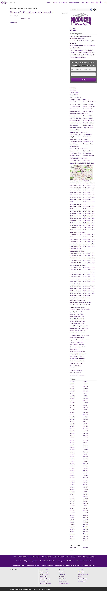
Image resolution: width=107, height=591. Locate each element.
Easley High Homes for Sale (76, 314)
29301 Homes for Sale (75, 206)
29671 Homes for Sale (88, 260)
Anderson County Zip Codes (77, 265)
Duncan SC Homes (74, 116)
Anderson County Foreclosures (77, 358)
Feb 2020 (72, 461)
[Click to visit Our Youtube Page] (74, 30)
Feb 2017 (72, 499)
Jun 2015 (85, 520)
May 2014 (72, 524)
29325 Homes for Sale (88, 234)
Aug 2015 (85, 517)
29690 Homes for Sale (88, 201)
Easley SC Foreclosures (75, 372)
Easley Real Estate (74, 137)
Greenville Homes (74, 101)
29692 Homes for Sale (75, 248)
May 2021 (72, 447)
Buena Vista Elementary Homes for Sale (79, 309)
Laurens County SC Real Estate (78, 139)
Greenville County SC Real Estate (79, 99)
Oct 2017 (85, 489)
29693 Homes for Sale (75, 295)
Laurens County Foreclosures (77, 361)
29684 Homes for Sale (88, 279)
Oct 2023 (72, 421)
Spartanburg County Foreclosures (78, 354)
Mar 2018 (85, 487)
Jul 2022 (72, 438)
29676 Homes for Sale (75, 290)
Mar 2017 (85, 496)
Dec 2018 (72, 477)
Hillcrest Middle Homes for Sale (77, 319)
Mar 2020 (85, 459)
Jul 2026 (85, 381)
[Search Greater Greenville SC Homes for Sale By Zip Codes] (81, 172)
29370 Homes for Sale (88, 241)
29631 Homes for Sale (88, 253)
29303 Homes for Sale (75, 209)
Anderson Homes (74, 151)
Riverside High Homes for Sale (77, 333)
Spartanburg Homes (75, 120)
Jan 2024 (85, 417)
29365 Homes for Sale (88, 220)
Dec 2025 (72, 391)
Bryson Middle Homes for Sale (77, 307)
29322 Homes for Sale (75, 213)
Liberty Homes (86, 137)
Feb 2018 (72, 489)
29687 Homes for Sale (75, 201)
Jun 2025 (72, 398)
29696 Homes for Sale (88, 295)
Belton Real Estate (87, 151)
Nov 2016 (85, 501)
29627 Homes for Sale (75, 272)
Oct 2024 (72, 407)
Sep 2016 (85, 503)
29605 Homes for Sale (88, 183)
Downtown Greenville (75, 111)
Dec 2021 (85, 442)
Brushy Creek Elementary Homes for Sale (80, 305)
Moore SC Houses (87, 118)
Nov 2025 (85, 391)
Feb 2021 (72, 449)
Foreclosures (73, 349)
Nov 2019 (85, 463)
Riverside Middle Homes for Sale (78, 330)
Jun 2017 (72, 494)
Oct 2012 (72, 538)
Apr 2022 (72, 440)
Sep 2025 (85, 393)
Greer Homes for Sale (75, 104)
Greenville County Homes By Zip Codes (81, 181)
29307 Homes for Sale (75, 211)
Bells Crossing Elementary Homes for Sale (80, 302)
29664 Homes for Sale (75, 288)
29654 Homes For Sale (75, 274)
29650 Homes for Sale (88, 192)
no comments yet (25, 18)
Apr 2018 (72, 487)
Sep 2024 (85, 407)
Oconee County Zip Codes (77, 284)
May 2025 (85, 398)
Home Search (73, 90)
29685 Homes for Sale (88, 262)
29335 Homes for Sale (75, 218)
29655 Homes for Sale (88, 274)
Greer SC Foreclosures (75, 365)
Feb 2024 (72, 417)
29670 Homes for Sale (75, 260)
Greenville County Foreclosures (77, 351)
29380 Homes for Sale (75, 244)
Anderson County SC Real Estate (79, 149)
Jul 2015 (72, 520)
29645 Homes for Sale (88, 246)
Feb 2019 (72, 475)
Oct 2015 (85, 515)
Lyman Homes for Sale (75, 118)
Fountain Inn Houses (75, 106)
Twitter (71, 550)
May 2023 (85, 426)
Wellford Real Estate (88, 125)
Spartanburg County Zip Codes (78, 204)
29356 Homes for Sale (75, 220)
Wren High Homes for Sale (76, 342)
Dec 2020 (72, 452)
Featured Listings (74, 94)
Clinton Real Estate (88, 141)
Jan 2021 (85, 449)
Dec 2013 (85, 529)
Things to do (17, 15)
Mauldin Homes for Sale (89, 106)
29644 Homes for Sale (75, 192)
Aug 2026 (72, 381)
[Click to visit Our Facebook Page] (70, 30)
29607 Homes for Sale (75, 185)
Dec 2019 (72, 463)
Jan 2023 (85, 431)
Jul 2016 (85, 506)
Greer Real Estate (87, 116)
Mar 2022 (85, 440)
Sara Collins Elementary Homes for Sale (79, 335)
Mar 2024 (85, 414)
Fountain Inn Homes (88, 144)
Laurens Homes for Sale (76, 141)
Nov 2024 (85, 405)
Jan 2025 (85, 402)
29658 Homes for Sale (88, 286)
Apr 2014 (85, 524)
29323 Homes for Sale (88, 213)
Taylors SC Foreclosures (76, 368)
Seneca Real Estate (74, 160)
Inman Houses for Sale (75, 123)
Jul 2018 (85, 482)
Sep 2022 (85, 435)
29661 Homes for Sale (88, 194)
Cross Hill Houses (74, 144)
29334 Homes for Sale (88, 216)
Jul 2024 (85, 410)
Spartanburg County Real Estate (79, 114)
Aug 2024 (72, 410)
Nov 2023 (85, 419)
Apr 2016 (72, 510)
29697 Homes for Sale (88, 281)
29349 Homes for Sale (88, 218)
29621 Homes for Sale (75, 267)
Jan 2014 (72, 529)
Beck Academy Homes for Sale (77, 300)
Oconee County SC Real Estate (78, 158)
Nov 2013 (72, 531)
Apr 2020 (72, 459)
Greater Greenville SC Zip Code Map (82, 163)
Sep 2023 (85, 421)
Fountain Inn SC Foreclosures (77, 375)
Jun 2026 (72, 384)
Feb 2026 (72, 388)
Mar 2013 (72, 534)
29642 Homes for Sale (88, 255)
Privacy (48, 589)
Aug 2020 (72, 454)
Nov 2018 (85, 477)
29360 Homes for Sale (75, 241)
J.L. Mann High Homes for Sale (77, 321)
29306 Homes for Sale (88, 209)
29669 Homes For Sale (75, 276)
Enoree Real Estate (74, 130)
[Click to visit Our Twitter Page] (72, 30)
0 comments (13, 22)
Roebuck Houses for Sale (76, 127)
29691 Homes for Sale (88, 293)
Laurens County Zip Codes (77, 232)
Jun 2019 (72, 470)
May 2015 (72, 522)
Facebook (85, 547)
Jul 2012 (72, 541)
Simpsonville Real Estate (89, 101)
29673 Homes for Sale (88, 197)
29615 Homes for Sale (88, 187)
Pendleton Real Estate (88, 155)
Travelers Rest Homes (88, 109)
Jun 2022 (85, 438)
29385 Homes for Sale (75, 227)
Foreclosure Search (74, 92)
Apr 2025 (72, 400)
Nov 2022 (85, 433)
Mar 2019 (85, 473)
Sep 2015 (72, 517)
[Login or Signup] (105, 2)
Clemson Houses (87, 134)
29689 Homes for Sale (75, 281)
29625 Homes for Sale (75, 269)
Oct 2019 (72, 466)
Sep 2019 (85, 466)
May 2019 (85, 470)
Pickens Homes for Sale (75, 134)
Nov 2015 (72, 515)
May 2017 (85, 494)
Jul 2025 (85, 395)
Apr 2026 (72, 386)
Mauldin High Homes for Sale (77, 323)
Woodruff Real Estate (88, 120)
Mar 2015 (85, 522)
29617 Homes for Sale (75, 190)
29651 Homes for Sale (75, 194)
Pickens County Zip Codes (77, 251)
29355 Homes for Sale (88, 239)
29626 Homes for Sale (88, 269)
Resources (73, 88)
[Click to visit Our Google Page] (76, 30)
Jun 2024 (72, 412)
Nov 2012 (85, 536)
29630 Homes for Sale (75, 253)
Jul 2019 (85, 468)
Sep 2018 (85, 480)
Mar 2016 (85, 510)
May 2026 (85, 384)
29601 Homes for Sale (75, 183)
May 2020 (85, 456)
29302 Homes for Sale (88, 206)
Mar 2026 (85, 386)
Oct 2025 (72, 393)
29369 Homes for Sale (75, 223)
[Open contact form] (97, 2)
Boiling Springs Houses (89, 123)
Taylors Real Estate (88, 104)
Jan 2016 (85, 513)
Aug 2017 (72, 491)
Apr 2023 (72, 428)
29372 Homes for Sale (88, 223)
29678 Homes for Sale (88, 290)
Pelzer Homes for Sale (75, 153)
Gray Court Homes (74, 146)
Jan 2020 (85, 461)
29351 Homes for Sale (75, 239)
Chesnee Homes (74, 125)
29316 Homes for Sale (88, 211)
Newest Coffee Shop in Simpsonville (31, 12)
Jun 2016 (72, 508)
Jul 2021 (72, 445)
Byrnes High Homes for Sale (77, 312)
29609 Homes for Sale (88, 185)
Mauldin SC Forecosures (76, 370)
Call (71, 28)
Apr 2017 (72, 496)
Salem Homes (86, 160)
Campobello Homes (88, 127)
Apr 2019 (72, 473)
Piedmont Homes (74, 109)
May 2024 (85, 412)
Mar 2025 (85, 400)
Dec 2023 (72, 419)
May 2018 (85, 484)
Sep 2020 (85, 452)
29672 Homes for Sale (88, 288)
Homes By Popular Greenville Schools (80, 298)
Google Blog (73, 547)
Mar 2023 (85, 428)
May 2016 (85, 508)
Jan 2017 (85, 499)
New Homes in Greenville (76, 97)
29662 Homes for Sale (75, 197)
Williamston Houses (74, 155)
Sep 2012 (85, 538)
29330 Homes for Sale (75, 216)
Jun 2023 (72, 426)
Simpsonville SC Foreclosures (77, 363)
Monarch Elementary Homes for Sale (79, 326)
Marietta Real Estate (88, 111)
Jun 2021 (85, 445)
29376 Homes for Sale (88, 225)
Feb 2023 (72, 431)
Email (73, 28)
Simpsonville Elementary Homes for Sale (80, 340)
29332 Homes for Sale (75, 237)
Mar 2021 (85, 447)
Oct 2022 (72, 435)
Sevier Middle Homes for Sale (77, 337)
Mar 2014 (72, 527)
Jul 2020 (85, 454)
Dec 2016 (72, 501)
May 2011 (85, 541)
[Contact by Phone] (101, 2)
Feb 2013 (85, 534)
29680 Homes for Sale (75, 199)
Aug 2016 (72, 506)
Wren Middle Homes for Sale (77, 344)
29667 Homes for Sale (88, 258)
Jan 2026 (85, 388)
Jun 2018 (72, 484)
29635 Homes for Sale (88, 190)
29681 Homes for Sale (88, 199)
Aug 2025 (72, 395)
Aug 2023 (72, 424)
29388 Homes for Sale (88, 227)
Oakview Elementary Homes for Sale (79, 328)
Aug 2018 (72, 482)
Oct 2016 (72, 503)
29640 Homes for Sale (75, 255)
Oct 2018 (72, 480)
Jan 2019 (85, 475)
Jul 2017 (85, 491)
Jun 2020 (72, 456)
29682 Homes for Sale (75, 262)
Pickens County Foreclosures (77, 356)
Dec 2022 (72, 433)
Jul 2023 (85, 424)
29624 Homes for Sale (88, 267)
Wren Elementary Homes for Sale (78, 347)
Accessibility (37, 589)
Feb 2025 (72, 402)
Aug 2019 (72, 468)
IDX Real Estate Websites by (17, 589)
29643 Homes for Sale (88, 272)
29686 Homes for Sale (75, 293)
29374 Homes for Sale (75, 225)
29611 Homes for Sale (75, 187)
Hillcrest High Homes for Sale (77, 316)
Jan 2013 (72, 536)
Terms (43, 589)
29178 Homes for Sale (75, 234)
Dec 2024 (72, 405)
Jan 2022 (72, 442)
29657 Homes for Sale (75, 258)
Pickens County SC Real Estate (78, 132)
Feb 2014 (85, 527)
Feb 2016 (72, 513)
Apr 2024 (72, 414)
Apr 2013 (85, 531)
